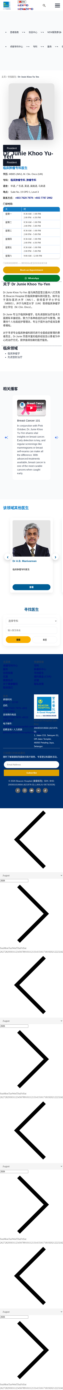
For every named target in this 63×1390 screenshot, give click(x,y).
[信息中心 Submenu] (42, 32)
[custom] (45, 790)
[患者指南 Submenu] (24, 32)
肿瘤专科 (31, 180)
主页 (4, 77)
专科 (35, 46)
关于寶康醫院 (10, 684)
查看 (31, 587)
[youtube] (31, 790)
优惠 (5, 676)
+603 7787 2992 (43, 198)
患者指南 (14, 32)
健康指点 (8, 680)
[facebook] (17, 790)
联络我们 (8, 687)
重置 (45, 640)
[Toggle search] (44, 5)
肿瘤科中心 (40, 669)
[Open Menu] (57, 5)
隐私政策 (39, 684)
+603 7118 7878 (12, 717)
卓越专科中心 (16, 46)
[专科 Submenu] (42, 46)
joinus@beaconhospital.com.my (22, 732)
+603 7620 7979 (24, 198)
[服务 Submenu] (57, 46)
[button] (6, 437)
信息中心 (33, 32)
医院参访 (54, 32)
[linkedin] (38, 790)
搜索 (18, 640)
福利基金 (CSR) (42, 676)
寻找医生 (12, 77)
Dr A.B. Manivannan (25, 561)
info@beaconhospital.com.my (20, 726)
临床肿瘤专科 (18, 180)
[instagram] (24, 790)
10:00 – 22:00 (10, 702)
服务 (49, 46)
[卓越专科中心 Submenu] (28, 46)
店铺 (36, 680)
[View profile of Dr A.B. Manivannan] (31, 538)
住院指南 (8, 673)
